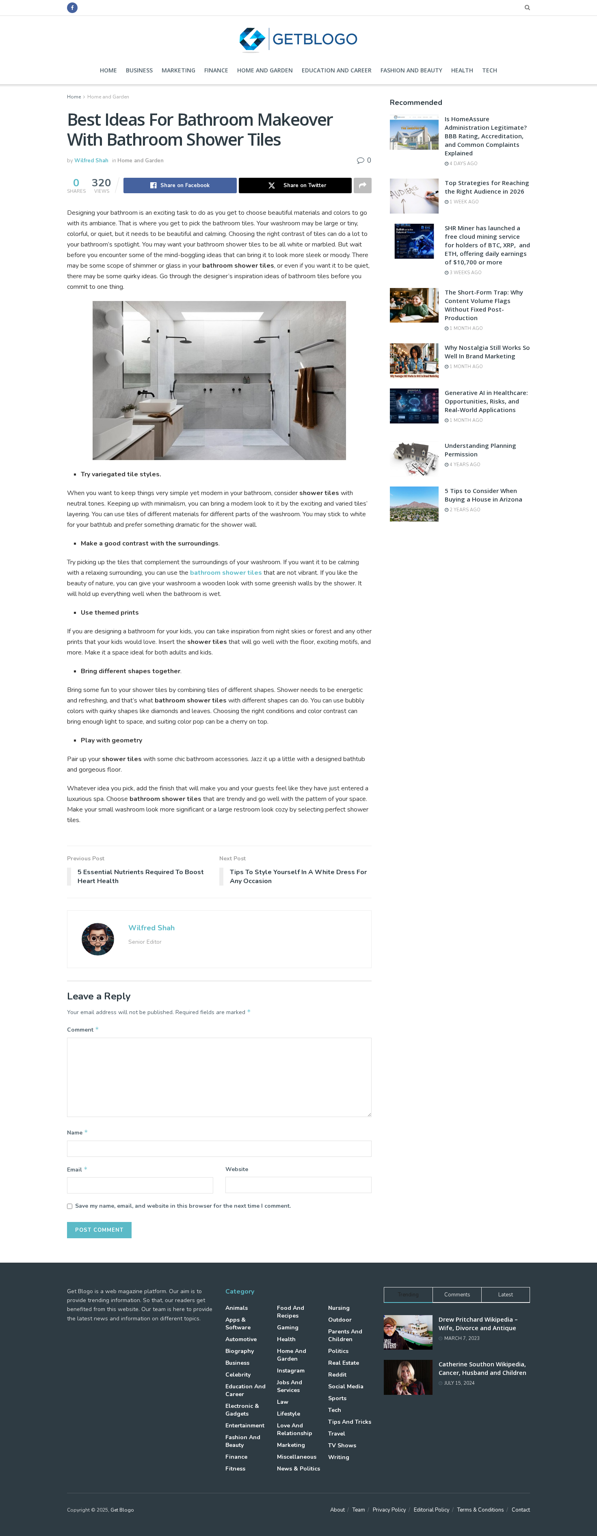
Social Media (345, 1386)
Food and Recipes (290, 1312)
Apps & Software (238, 1323)
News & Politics (298, 1469)
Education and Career (337, 70)
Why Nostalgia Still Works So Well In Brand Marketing (487, 351)
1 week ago (463, 202)
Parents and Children (345, 1335)
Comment (83, 1029)
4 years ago (464, 465)
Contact (521, 1510)
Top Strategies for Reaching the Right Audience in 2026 (487, 187)
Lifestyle (288, 1414)
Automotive (241, 1339)
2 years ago (464, 510)
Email (77, 1169)
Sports (337, 1398)
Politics (338, 1351)
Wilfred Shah (91, 160)
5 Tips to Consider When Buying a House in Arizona (483, 495)
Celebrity (238, 1375)
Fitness (235, 1469)
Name (77, 1132)
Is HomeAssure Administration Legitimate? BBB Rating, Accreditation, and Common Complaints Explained (486, 136)
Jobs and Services (289, 1386)
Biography (239, 1351)
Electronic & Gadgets (242, 1410)
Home (108, 70)
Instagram (291, 1371)
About (337, 1510)
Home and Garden (265, 70)
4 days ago (463, 164)
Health (462, 70)
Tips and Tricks (349, 1422)
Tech (489, 70)
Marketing (178, 70)
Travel (336, 1434)
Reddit (337, 1375)
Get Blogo (122, 1510)
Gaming (287, 1327)
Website (236, 1169)
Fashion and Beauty (411, 70)
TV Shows (342, 1445)
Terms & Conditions (480, 1510)
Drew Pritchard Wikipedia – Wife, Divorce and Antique (478, 1323)
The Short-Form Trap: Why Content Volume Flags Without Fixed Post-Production (484, 305)
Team (359, 1510)
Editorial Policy (432, 1510)
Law (282, 1402)
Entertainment (244, 1425)
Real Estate (343, 1363)
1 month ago (465, 328)
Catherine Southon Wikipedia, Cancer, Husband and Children (482, 1368)
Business (139, 70)
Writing (338, 1457)
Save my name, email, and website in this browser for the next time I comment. (183, 1206)
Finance (216, 70)
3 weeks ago (465, 273)
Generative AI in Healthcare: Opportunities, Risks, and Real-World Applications (486, 401)
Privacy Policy (389, 1510)
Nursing (339, 1308)
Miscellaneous (296, 1457)
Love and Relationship (294, 1429)
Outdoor (340, 1320)
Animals (236, 1308)
